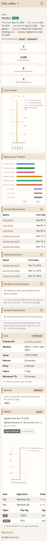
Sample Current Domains (16, 284)
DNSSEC (22, 31)
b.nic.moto (8, 220)
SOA (6, 335)
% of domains (27, 431)
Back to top (7, 532)
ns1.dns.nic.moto (11, 270)
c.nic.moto (8, 230)
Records (8, 390)
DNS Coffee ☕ (10, 3)
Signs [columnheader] (5, 510)
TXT (7, 403)
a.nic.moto (8, 225)
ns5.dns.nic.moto (11, 246)
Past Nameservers (13, 254)
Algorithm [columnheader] (22, 494)
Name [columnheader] (6, 214)
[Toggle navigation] (41, 3)
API (38, 302)
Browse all (38, 390)
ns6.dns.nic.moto (11, 236)
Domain (22, 39)
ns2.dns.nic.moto (11, 276)
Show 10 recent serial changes (19, 381)
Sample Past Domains (14, 310)
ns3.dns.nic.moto (11, 265)
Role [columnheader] (5, 494)
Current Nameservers (14, 209)
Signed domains (12, 431)
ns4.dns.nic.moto (11, 241)
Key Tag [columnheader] (24, 510)
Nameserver (32, 39)
